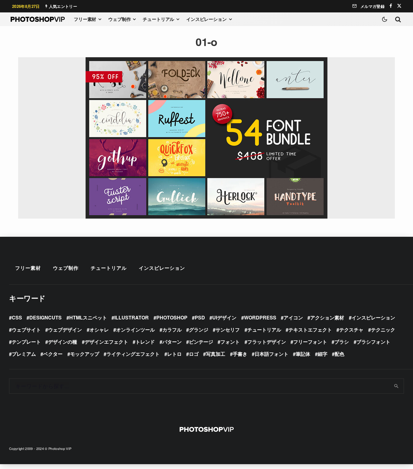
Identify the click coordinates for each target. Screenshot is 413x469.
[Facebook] (391, 6)
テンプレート (26, 341)
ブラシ (341, 341)
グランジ (198, 329)
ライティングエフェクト (133, 353)
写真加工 (215, 353)
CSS (17, 317)
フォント (230, 341)
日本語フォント (271, 353)
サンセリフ (228, 329)
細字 (322, 353)
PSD (200, 317)
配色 (339, 353)
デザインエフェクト (106, 341)
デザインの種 (62, 341)
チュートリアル (158, 19)
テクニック (383, 329)
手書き (240, 353)
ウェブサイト (26, 329)
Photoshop (171, 317)
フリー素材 (85, 19)
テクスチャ (351, 329)
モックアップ (84, 353)
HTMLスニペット (88, 317)
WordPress (260, 317)
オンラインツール (135, 329)
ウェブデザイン (65, 329)
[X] (399, 6)
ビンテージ (201, 341)
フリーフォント (310, 341)
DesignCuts (45, 317)
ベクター (53, 353)
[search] (396, 386)
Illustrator (131, 317)
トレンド (145, 341)
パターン (172, 341)
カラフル (172, 329)
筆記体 (303, 353)
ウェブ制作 (119, 19)
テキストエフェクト (310, 329)
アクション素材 (327, 317)
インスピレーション (206, 19)
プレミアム (24, 353)
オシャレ (99, 329)
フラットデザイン (266, 341)
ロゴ (194, 353)
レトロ (174, 353)
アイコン (293, 317)
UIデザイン (224, 317)
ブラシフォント (373, 341)
